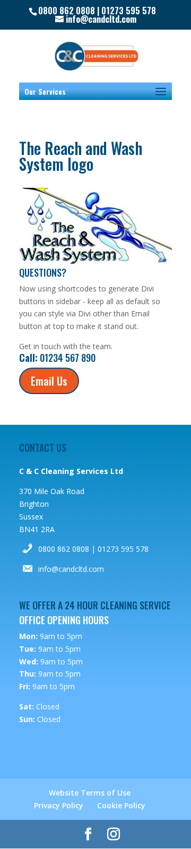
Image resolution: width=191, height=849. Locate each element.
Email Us (49, 381)
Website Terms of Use (90, 793)
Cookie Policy (121, 805)
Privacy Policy (58, 805)
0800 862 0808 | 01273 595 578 (93, 549)
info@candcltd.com (71, 569)
